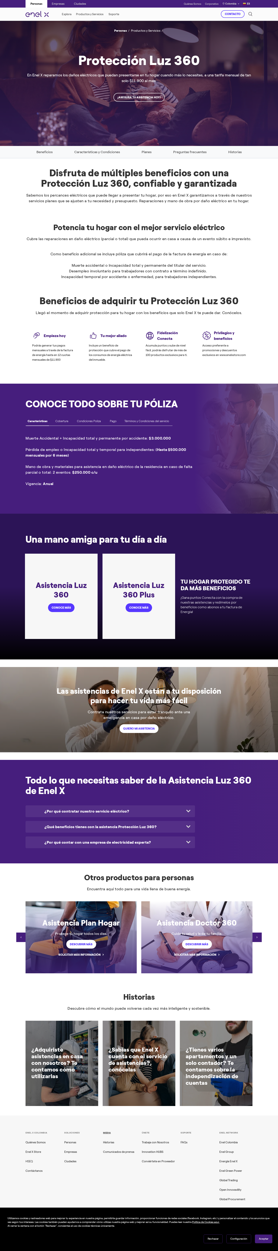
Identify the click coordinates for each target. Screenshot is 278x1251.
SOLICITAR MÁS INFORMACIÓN (79, 954)
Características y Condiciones (97, 152)
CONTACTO (233, 14)
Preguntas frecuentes (190, 152)
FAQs (184, 1142)
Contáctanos (34, 1171)
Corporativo (212, 4)
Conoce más (61, 607)
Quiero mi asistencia (139, 728)
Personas (70, 1142)
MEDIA (107, 1132)
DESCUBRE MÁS (197, 88)
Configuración (238, 1238)
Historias (235, 152)
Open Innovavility (230, 1189)
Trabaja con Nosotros (155, 1142)
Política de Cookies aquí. (206, 1222)
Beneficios (44, 152)
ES (248, 3)
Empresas (70, 1152)
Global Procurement (232, 1199)
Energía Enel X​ (228, 1161)
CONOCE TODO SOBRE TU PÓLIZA (102, 404)
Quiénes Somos (192, 4)
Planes (146, 152)
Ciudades (70, 1161)
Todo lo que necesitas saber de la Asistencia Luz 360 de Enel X (138, 785)
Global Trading (228, 1180)
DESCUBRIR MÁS (81, 944)
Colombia (230, 3)
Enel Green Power (230, 1171)
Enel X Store (33, 1152)
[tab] (37, 422)
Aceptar (263, 1238)
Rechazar (213, 1238)
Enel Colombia (228, 1142)
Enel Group (226, 1152)
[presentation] (21, 937)
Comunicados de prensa (118, 1152)
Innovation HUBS (152, 1152)
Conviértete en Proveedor (158, 1161)
